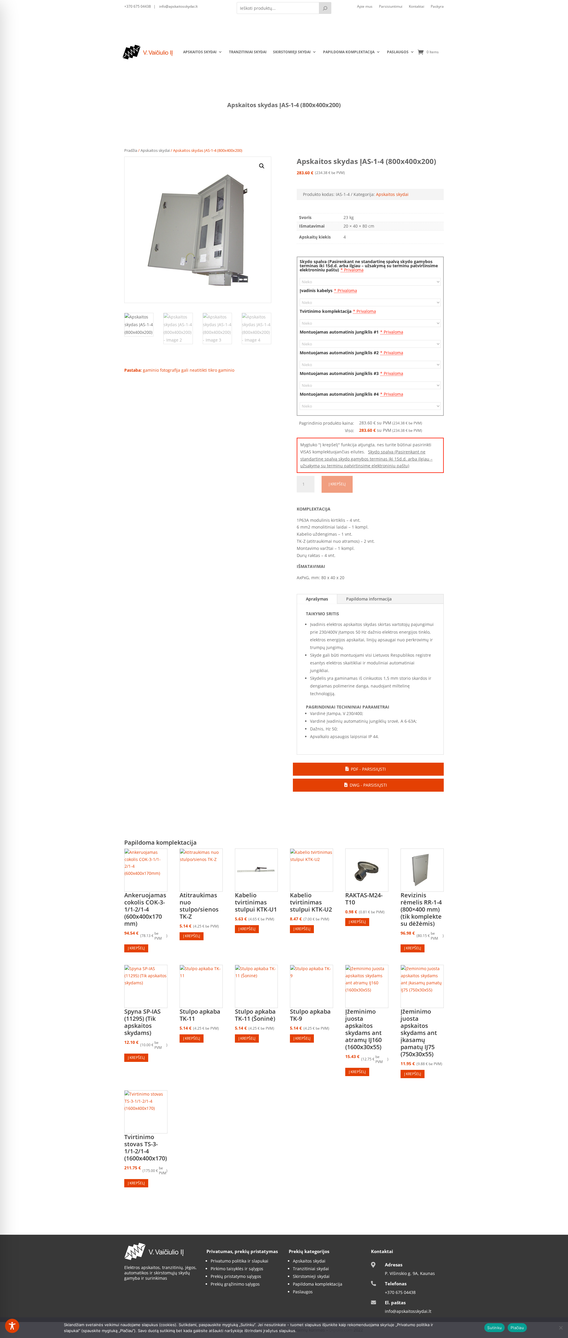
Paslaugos (398, 51)
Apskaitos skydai (200, 51)
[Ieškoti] (325, 8)
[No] (561, 1328)
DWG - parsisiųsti (368, 785)
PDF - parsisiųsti (368, 769)
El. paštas (395, 1302)
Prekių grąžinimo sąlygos (235, 1284)
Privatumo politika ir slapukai (239, 1261)
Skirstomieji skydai (292, 51)
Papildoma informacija (369, 599)
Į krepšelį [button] (136, 948)
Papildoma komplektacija (349, 51)
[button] (261, 166)
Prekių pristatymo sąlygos (236, 1276)
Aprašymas (317, 599)
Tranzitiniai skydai (248, 51)
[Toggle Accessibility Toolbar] (12, 1326)
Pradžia (130, 150)
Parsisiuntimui (390, 6)
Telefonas (395, 1284)
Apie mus (364, 6)
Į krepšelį (337, 484)
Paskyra (437, 6)
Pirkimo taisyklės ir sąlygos (237, 1268)
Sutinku (494, 1327)
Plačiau (517, 1327)
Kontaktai (416, 6)
